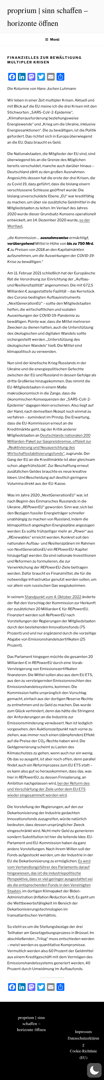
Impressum (83, 1031)
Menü (54, 39)
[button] (94, 1070)
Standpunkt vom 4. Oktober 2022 (53, 597)
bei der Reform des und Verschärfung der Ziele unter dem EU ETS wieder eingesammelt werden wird (48, 789)
